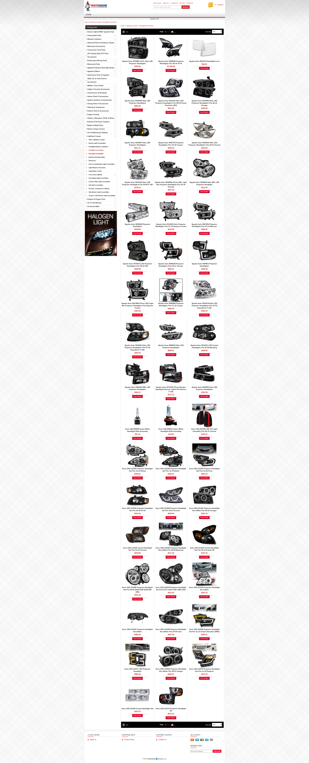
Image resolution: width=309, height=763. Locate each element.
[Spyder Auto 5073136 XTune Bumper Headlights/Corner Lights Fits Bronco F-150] (171, 363)
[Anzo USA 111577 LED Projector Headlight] (137, 645)
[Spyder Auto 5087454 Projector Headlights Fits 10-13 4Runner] (204, 200)
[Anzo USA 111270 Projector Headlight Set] (171, 684)
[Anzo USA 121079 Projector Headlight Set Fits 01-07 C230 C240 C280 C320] (171, 563)
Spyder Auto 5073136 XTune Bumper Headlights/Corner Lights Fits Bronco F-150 (170, 389)
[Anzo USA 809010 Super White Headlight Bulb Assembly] (171, 405)
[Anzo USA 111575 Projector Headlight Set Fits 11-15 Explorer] (204, 645)
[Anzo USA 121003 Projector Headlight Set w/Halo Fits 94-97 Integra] (171, 645)
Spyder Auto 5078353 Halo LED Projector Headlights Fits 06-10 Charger (204, 103)
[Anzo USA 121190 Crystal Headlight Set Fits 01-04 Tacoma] (137, 524)
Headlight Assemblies (109, 22)
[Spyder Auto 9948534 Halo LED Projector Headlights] (171, 321)
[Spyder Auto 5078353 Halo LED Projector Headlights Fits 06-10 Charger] (204, 77)
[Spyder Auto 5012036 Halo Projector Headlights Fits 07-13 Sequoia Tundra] (171, 200)
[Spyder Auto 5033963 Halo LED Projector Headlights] (137, 77)
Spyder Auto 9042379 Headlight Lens (204, 61)
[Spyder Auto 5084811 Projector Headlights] (204, 240)
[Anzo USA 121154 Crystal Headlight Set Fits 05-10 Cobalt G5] (204, 524)
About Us (166, 3)
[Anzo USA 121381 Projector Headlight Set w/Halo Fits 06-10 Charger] (204, 484)
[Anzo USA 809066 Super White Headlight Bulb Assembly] (137, 405)
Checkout (190, 3)
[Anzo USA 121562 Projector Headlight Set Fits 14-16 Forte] (204, 444)
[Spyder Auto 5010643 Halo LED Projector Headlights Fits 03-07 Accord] (204, 118)
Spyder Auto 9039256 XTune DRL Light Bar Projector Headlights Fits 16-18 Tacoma (171, 184)
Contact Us (174, 3)
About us (93, 739)
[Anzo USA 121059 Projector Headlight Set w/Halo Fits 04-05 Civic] (171, 605)
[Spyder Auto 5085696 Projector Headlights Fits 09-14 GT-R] (171, 37)
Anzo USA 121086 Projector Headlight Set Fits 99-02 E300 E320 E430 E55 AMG (137, 589)
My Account (157, 3)
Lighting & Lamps (95, 22)
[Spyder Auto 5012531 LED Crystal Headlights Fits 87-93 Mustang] (204, 321)
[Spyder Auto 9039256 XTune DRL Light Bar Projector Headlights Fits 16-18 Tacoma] (171, 158)
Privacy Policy (129, 739)
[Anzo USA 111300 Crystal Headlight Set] (137, 684)
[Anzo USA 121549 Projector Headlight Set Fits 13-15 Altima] (171, 444)
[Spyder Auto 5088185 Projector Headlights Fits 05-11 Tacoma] (171, 240)
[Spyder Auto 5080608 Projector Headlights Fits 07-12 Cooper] (171, 279)
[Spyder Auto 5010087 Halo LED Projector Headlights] (137, 118)
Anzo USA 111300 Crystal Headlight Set (137, 709)
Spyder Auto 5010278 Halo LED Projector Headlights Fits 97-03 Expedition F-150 (204, 305)
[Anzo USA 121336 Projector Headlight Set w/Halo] (204, 563)
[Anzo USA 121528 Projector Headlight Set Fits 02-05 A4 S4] (137, 484)
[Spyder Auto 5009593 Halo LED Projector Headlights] (204, 363)
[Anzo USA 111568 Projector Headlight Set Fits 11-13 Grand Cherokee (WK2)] (204, 605)
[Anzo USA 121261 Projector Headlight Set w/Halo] (137, 605)
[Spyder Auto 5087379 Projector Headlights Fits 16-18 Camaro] (171, 118)
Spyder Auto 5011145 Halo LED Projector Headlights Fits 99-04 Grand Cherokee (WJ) (170, 103)
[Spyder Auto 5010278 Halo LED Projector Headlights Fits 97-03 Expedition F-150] (204, 279)
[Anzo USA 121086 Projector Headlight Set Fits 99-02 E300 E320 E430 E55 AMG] (137, 563)
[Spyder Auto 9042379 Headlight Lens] (204, 37)
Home (87, 22)
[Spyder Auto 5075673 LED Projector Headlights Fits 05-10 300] (137, 240)
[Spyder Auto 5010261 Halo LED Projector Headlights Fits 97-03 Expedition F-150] (137, 321)
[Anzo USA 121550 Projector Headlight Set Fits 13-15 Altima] (137, 444)
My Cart (182, 3)
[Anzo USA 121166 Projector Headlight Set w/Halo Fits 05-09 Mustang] (171, 524)
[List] (127, 31)
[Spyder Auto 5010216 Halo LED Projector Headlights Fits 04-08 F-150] (137, 158)
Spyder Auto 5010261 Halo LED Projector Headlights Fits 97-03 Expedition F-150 (137, 347)
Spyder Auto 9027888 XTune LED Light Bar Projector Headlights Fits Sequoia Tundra (137, 305)
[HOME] (112, 6)
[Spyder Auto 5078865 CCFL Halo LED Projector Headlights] (137, 37)
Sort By (208, 32)
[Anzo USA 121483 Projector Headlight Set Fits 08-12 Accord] (171, 484)
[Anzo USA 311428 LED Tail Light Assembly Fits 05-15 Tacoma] (204, 405)
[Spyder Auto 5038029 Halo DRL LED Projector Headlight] (204, 158)
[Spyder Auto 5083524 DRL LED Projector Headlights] (137, 363)
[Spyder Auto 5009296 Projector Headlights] (137, 200)
